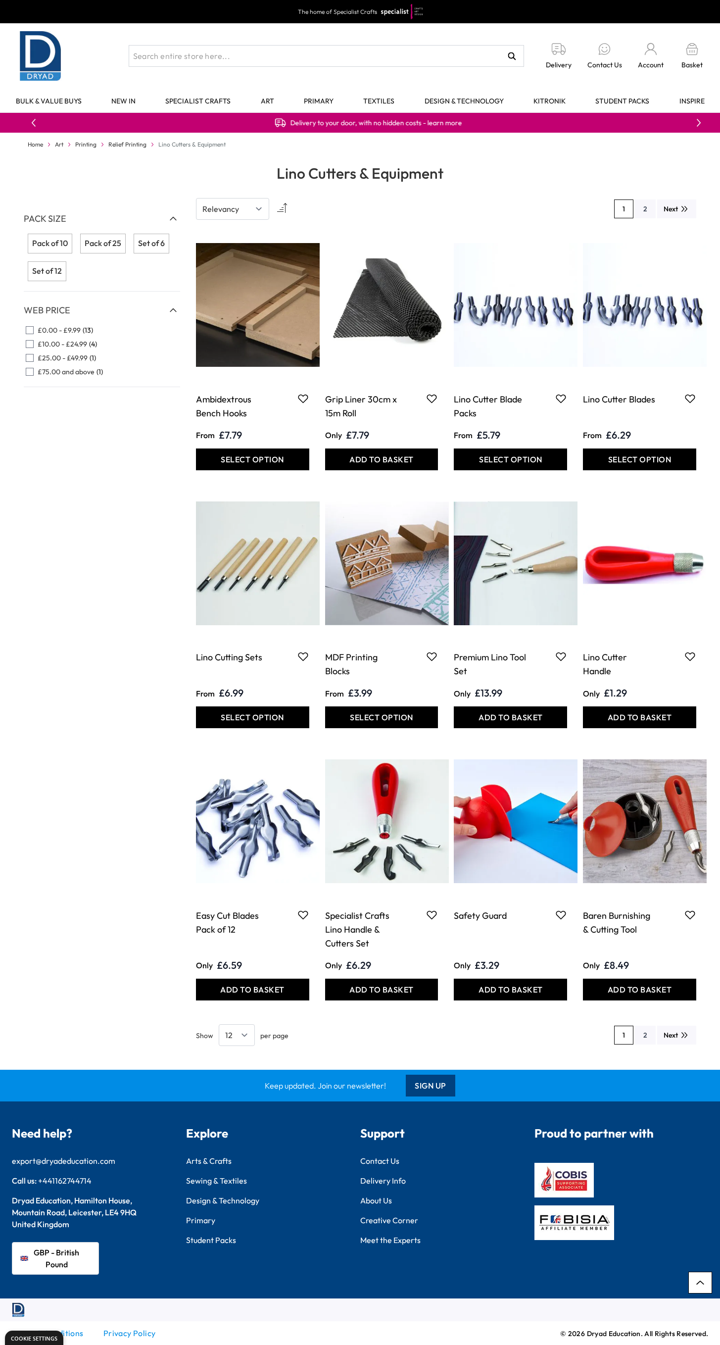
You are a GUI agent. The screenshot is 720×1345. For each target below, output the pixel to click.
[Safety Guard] (510, 821)
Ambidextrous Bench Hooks (223, 406)
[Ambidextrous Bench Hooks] (252, 305)
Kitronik (549, 101)
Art (267, 101)
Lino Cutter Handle (605, 664)
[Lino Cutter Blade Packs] (510, 305)
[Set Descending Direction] (281, 209)
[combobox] (326, 56)
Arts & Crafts (209, 1161)
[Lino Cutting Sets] (252, 563)
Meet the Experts (390, 1240)
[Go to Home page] (40, 56)
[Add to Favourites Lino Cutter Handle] (690, 656)
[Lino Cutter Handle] (639, 563)
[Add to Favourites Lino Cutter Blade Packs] (561, 398)
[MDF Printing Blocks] (381, 563)
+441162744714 (65, 1181)
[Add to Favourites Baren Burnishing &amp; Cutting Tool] (690, 915)
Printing (85, 144)
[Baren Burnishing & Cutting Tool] (639, 821)
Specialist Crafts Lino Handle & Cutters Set (357, 929)
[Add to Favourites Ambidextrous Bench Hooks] (303, 398)
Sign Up (430, 1086)
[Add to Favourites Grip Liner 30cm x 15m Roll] (432, 398)
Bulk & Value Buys (49, 101)
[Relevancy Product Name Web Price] (232, 209)
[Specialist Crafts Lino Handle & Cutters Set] (381, 821)
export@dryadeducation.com (63, 1161)
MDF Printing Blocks (351, 664)
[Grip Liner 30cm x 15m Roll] (381, 305)
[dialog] (34, 1338)
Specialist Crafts (198, 101)
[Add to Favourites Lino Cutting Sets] (303, 656)
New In (123, 101)
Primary (319, 101)
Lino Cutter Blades (619, 399)
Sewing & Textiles (216, 1181)
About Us (376, 1200)
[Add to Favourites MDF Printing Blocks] (432, 656)
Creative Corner (389, 1220)
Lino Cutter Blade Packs (488, 406)
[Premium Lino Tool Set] (510, 563)
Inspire (692, 101)
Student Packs (622, 101)
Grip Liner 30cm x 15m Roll (361, 406)
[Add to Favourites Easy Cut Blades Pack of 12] (303, 915)
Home (35, 144)
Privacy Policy (129, 1333)
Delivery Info (383, 1181)
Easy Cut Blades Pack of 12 (227, 922)
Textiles (378, 101)
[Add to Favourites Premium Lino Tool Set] (561, 656)
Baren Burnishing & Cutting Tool (616, 922)
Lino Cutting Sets (229, 657)
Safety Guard (480, 915)
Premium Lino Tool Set (490, 664)
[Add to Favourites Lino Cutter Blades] (690, 398)
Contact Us (379, 1161)
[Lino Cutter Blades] (639, 305)
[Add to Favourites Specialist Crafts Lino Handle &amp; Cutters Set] (432, 915)
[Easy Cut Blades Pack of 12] (252, 821)
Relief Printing (127, 144)
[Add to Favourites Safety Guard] (561, 915)
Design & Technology (464, 101)
